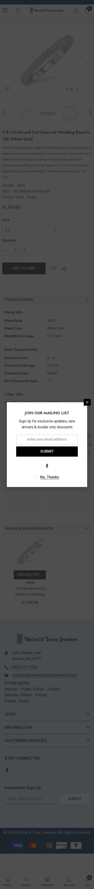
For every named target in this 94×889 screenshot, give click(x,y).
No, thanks (49, 477)
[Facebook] (47, 466)
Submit (47, 451)
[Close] (87, 402)
